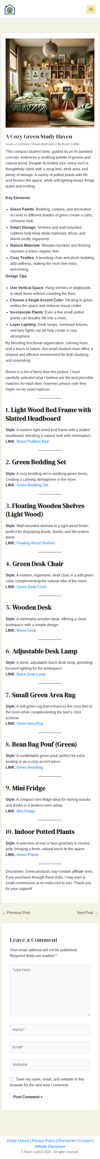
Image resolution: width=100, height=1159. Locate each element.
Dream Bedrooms (44, 144)
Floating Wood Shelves (36, 543)
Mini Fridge (26, 811)
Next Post (87, 913)
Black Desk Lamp (31, 674)
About (24, 1141)
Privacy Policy (43, 1141)
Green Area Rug (30, 724)
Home (12, 1141)
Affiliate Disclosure (50, 1147)
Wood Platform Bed (33, 441)
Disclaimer (66, 1141)
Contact (84, 1141)
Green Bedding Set (32, 485)
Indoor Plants (27, 855)
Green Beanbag (30, 767)
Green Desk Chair (31, 587)
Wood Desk (26, 630)
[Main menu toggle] (91, 9)
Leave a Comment (17, 144)
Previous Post (16, 913)
